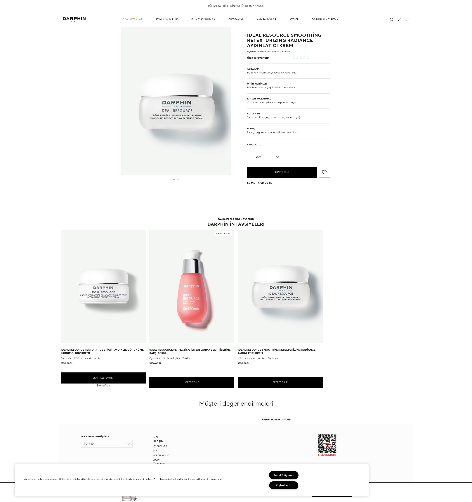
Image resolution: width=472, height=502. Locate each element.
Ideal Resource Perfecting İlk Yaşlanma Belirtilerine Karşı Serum (189, 351)
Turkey (89, 444)
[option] (176, 101)
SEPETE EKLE (282, 172)
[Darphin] (74, 19)
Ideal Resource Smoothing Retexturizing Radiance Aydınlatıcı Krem (276, 351)
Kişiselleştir (284, 485)
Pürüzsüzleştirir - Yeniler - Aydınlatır (258, 358)
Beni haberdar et (103, 377)
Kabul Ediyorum (283, 475)
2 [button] (178, 179)
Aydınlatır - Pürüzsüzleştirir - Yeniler (81, 358)
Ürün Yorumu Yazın (258, 58)
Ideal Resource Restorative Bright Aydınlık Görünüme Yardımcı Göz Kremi (102, 351)
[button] (234, 19)
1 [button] (174, 179)
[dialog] (391, 19)
